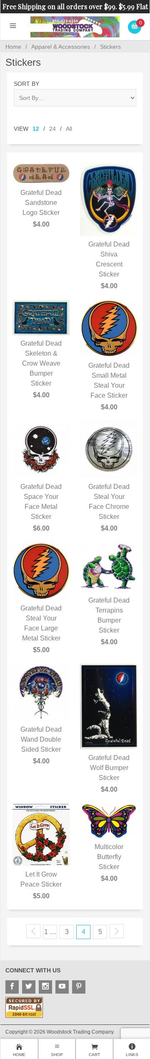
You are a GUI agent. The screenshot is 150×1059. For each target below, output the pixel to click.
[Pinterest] (78, 987)
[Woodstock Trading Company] (75, 26)
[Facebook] (12, 987)
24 (52, 128)
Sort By (26, 83)
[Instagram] (45, 987)
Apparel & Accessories (60, 46)
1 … (50, 931)
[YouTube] (62, 987)
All (69, 128)
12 (35, 128)
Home (13, 46)
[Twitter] (28, 987)
